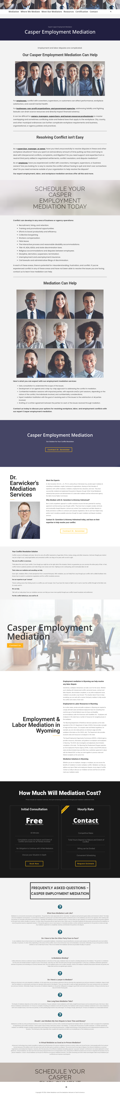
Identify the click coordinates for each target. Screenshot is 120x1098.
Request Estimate (85, 863)
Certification (81, 11)
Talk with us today (17, 592)
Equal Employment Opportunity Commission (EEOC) (81, 738)
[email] (66, 1087)
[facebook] (53, 1087)
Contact (94, 11)
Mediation (14, 11)
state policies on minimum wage (85, 730)
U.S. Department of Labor (80, 725)
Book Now (34, 863)
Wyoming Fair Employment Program (90, 745)
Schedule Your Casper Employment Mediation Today (60, 197)
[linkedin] (60, 1087)
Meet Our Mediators (52, 11)
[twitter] (57, 1087)
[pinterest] (63, 1087)
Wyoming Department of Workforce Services (79, 723)
